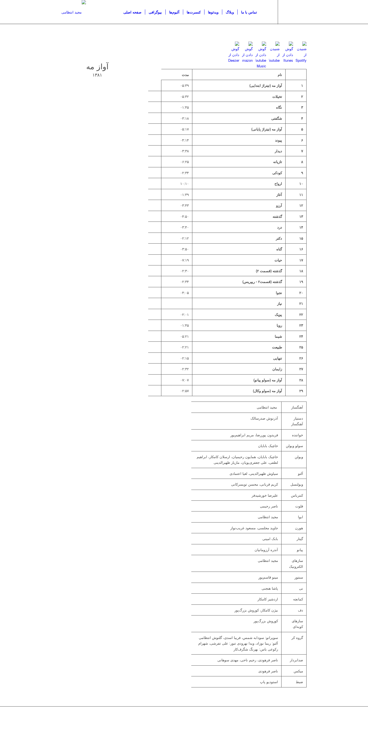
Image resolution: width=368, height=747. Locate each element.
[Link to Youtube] (294, 12)
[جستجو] (266, 12)
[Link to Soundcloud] (302, 12)
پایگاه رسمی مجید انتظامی (160, 721)
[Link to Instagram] (286, 12)
